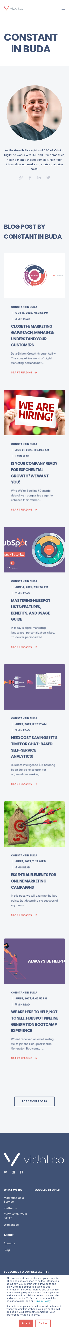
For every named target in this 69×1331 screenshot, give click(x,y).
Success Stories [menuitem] (47, 1190)
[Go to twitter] (48, 178)
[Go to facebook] (29, 178)
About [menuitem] (9, 1235)
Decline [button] (43, 1323)
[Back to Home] (13, 8)
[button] (34, 1101)
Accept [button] (26, 1323)
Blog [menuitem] (7, 1250)
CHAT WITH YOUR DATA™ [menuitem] (15, 1216)
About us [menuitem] (10, 1243)
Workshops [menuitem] (11, 1224)
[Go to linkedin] (39, 178)
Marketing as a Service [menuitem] (14, 1199)
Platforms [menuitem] (10, 1208)
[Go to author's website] (20, 178)
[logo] (34, 1159)
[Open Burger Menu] (63, 8)
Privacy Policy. (43, 1301)
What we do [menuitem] (13, 1190)
